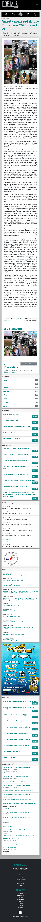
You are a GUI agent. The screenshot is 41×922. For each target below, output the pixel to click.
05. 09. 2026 (6, 539)
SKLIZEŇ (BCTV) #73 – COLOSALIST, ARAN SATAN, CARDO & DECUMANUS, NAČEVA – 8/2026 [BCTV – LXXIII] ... (20, 591)
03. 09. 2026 (6, 528)
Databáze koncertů (20, 879)
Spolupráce (20, 883)
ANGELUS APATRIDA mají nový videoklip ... (15, 621)
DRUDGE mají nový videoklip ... (11, 604)
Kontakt (20, 881)
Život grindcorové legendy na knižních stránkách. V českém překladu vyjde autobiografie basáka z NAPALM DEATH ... (20, 598)
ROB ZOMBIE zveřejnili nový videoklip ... (14, 633)
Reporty (20, 897)
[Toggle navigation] (37, 4)
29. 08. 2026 (6, 506)
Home (20, 875)
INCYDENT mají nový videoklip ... (12, 584)
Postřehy (20, 903)
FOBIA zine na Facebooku (20, 916)
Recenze (20, 893)
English (20, 907)
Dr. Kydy (20, 905)
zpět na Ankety (7, 18)
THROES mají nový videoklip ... (11, 610)
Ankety (21, 901)
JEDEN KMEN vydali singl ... (10, 639)
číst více (35, 416)
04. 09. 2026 (6, 533)
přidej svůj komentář (30, 364)
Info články (20, 899)
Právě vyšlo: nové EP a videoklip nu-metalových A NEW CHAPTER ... (19, 627)
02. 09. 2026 (6, 523)
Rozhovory (20, 895)
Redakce (20, 885)
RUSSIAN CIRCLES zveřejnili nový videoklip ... (16, 574)
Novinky (20, 877)
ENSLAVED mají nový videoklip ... (12, 615)
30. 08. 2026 (6, 517)
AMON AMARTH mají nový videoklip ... (14, 579)
